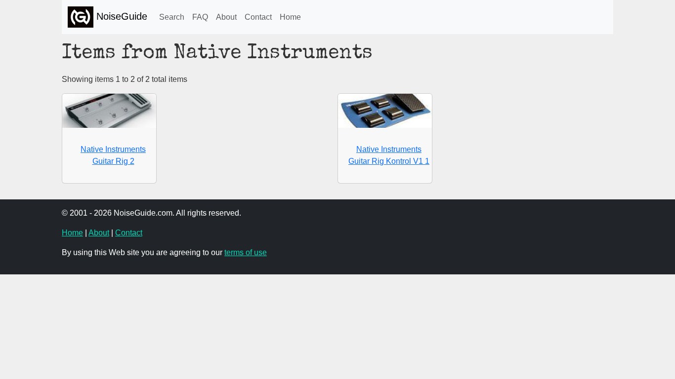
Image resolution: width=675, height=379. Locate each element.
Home (290, 17)
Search (171, 17)
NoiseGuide (120, 16)
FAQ (200, 17)
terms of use (245, 252)
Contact (258, 17)
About (226, 17)
